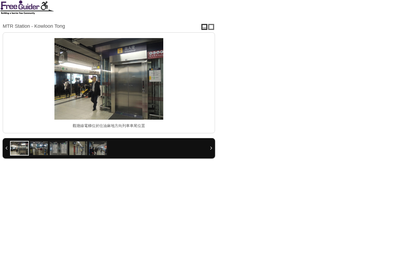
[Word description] (211, 27)
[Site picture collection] (204, 27)
